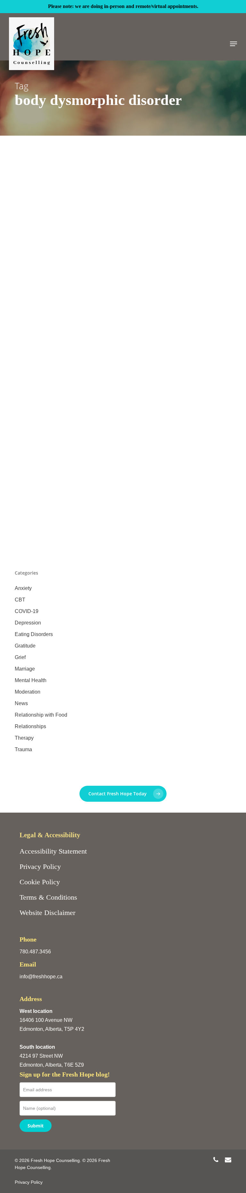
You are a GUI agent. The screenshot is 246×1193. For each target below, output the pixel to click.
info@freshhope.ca (41, 976)
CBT (20, 599)
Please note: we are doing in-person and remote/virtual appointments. (123, 6)
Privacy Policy (40, 867)
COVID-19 (26, 611)
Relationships (30, 726)
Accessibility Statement (53, 851)
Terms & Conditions (48, 897)
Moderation (27, 692)
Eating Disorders (34, 494)
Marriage (25, 669)
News (21, 703)
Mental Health (30, 680)
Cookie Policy (40, 882)
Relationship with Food (41, 715)
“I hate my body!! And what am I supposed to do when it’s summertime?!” (121, 482)
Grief (20, 657)
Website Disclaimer (47, 913)
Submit (36, 1126)
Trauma (23, 749)
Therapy (24, 738)
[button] (233, 44)
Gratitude (25, 645)
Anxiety (23, 588)
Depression (28, 622)
